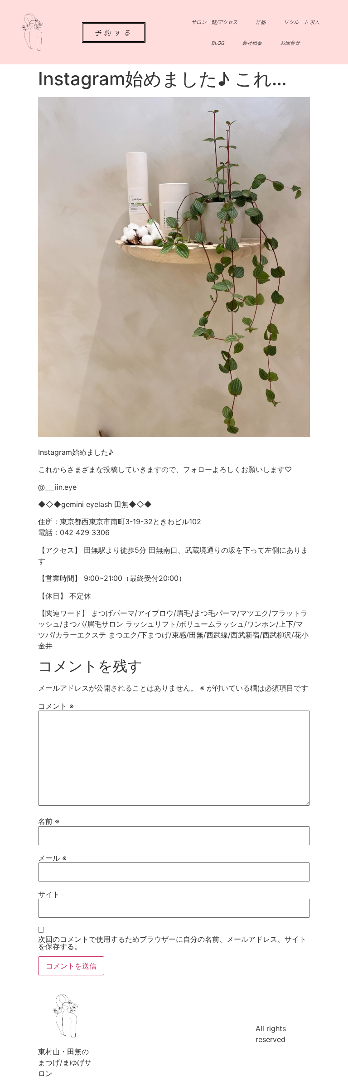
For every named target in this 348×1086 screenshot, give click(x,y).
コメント (56, 706)
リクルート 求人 (301, 21)
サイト (49, 894)
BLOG (217, 42)
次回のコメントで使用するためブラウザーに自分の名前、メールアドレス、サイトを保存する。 (172, 942)
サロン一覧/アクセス (214, 21)
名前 (48, 821)
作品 (261, 21)
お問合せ (290, 42)
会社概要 (252, 42)
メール (52, 858)
